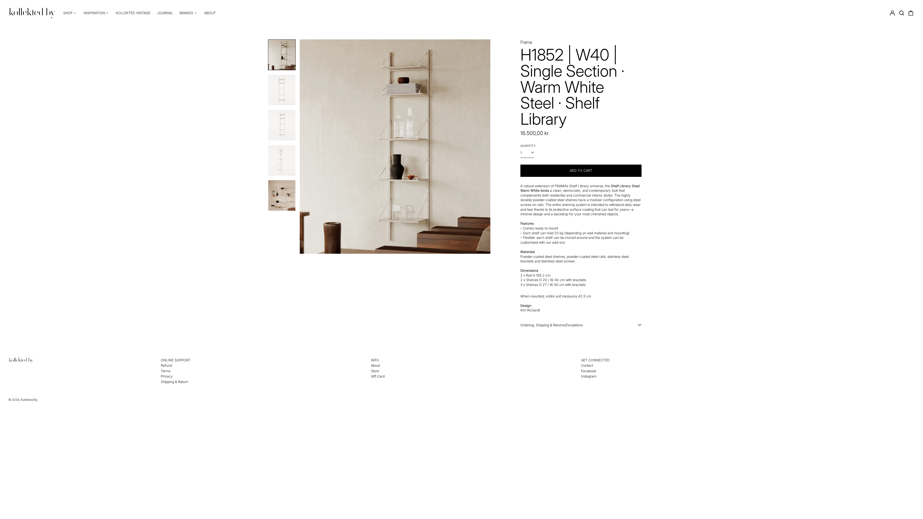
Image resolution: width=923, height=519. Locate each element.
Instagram (588, 376)
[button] (901, 13)
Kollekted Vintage (133, 13)
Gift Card (378, 376)
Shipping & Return (174, 382)
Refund (166, 365)
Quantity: (528, 146)
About (210, 13)
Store (375, 371)
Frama (526, 42)
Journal (165, 13)
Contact (587, 365)
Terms (165, 371)
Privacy (167, 376)
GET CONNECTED (595, 360)
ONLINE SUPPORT (175, 360)
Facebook (588, 371)
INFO (375, 360)
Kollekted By (29, 400)
